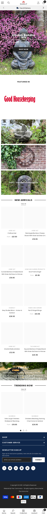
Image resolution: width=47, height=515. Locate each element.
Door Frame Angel (35, 272)
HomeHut (12, 308)
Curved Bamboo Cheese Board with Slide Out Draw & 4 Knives (12, 273)
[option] (12, 409)
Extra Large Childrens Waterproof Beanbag (12, 420)
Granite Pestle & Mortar (12, 349)
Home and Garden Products (35, 269)
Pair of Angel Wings (35, 310)
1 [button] (20, 430)
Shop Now (23, 49)
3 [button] (26, 430)
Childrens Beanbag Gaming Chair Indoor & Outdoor (35, 420)
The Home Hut (35, 346)
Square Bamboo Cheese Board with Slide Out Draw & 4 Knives (35, 350)
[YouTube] (27, 468)
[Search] (8, 2)
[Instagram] (10, 468)
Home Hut (12, 231)
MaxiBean (12, 416)
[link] (23, 7)
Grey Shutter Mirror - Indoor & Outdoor (12, 311)
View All (23, 204)
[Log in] (38, 3)
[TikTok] (22, 468)
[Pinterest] (16, 468)
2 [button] (23, 430)
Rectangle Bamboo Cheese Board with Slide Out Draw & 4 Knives (35, 234)
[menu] (2, 2)
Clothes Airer (12, 233)
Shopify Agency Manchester (33, 488)
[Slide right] (43, 8)
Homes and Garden (35, 308)
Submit (38, 460)
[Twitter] (33, 468)
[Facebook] (4, 468)
